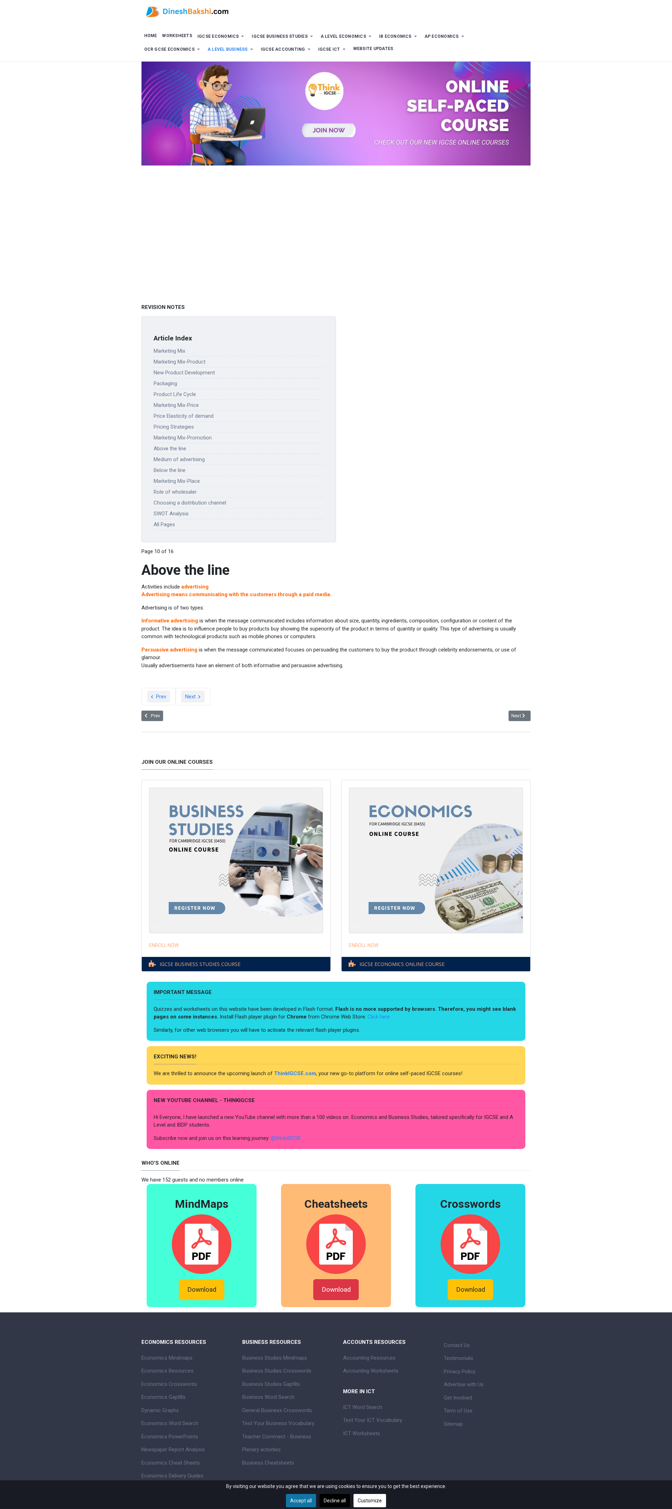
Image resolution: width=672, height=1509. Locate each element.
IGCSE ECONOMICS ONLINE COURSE (401, 964)
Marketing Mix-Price (176, 405)
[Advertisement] (336, 249)
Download (201, 1289)
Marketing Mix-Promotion (183, 438)
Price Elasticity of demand (184, 416)
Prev (160, 696)
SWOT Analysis (171, 513)
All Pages (164, 524)
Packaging (165, 383)
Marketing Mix (169, 351)
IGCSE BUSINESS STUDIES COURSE (200, 964)
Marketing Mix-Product (179, 362)
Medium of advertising (179, 459)
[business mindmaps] (201, 1244)
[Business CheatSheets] (336, 1244)
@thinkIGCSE (286, 1138)
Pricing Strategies (174, 427)
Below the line (170, 470)
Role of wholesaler (175, 492)
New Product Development (184, 372)
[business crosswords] (470, 1244)
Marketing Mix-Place (177, 481)
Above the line (170, 448)
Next (191, 696)
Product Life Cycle (175, 394)
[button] (222, 36)
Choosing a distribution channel (190, 503)
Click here (379, 1017)
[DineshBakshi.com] (336, 11)
